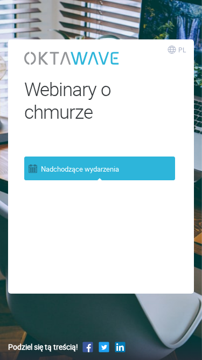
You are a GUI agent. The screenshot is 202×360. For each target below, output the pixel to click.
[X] (104, 347)
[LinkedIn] (120, 347)
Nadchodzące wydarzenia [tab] (80, 169)
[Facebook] (87, 347)
